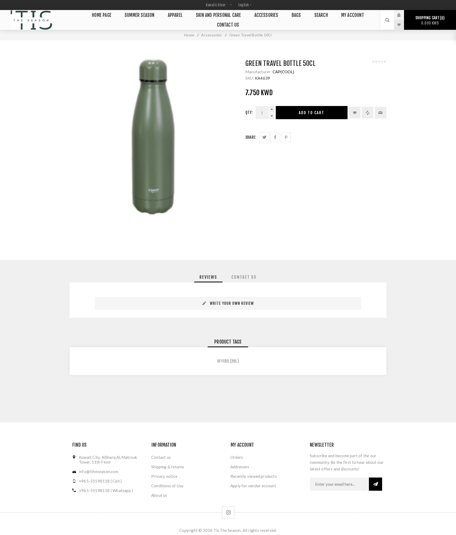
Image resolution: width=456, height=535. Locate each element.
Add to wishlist (354, 112)
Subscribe (375, 484)
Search (321, 15)
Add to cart (311, 112)
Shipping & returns (167, 466)
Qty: (249, 112)
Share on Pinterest (286, 137)
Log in (403, 15)
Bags (296, 15)
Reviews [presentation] (208, 277)
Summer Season (140, 15)
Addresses (239, 466)
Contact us (228, 25)
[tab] (208, 277)
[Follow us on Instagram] (228, 512)
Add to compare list (367, 112)
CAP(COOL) (283, 71)
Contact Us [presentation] (243, 277)
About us (159, 495)
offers (223, 361)
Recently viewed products (253, 476)
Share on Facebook (275, 137)
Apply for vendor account (253, 485)
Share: (250, 137)
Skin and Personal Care (218, 15)
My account (352, 15)
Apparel (175, 15)
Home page (101, 15)
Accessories (266, 15)
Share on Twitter (264, 137)
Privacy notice (164, 476)
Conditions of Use (167, 485)
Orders (236, 457)
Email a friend (380, 112)
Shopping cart (429, 20)
